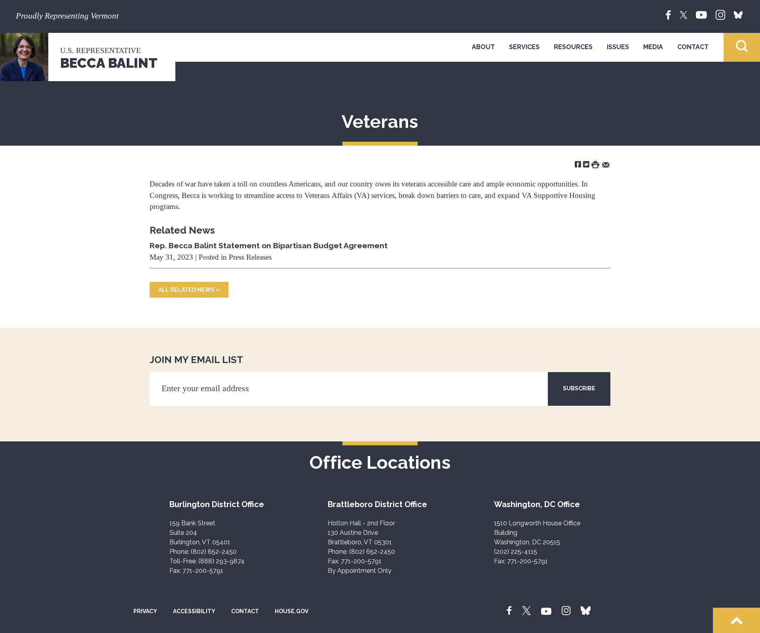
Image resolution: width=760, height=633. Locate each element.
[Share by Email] (605, 164)
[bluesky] (738, 14)
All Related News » (189, 290)
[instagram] (720, 14)
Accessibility (194, 611)
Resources (573, 47)
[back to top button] (736, 620)
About (483, 47)
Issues (618, 47)
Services (524, 47)
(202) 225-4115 (515, 551)
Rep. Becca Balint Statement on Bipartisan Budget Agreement (269, 245)
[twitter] (683, 14)
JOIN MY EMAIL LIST (196, 359)
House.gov (291, 611)
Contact (693, 47)
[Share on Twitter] (586, 164)
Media (653, 47)
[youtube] (701, 14)
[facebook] (668, 14)
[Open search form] (742, 47)
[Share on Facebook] (578, 164)
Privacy (145, 611)
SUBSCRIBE (579, 388)
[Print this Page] (595, 164)
